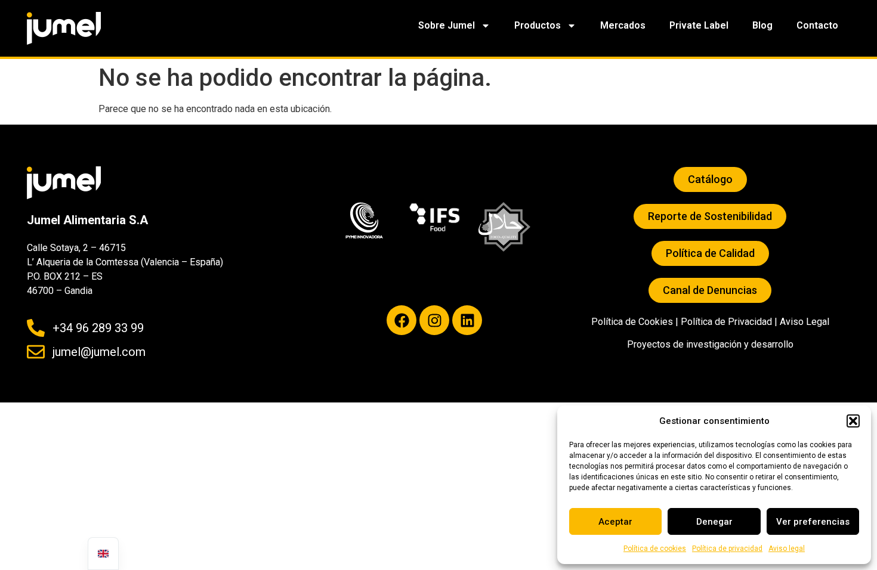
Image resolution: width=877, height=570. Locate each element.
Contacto (817, 25)
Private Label (698, 25)
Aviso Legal (804, 321)
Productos (537, 25)
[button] (853, 421)
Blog (762, 25)
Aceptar (615, 521)
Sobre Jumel (446, 25)
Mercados (623, 25)
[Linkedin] (467, 320)
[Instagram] (434, 320)
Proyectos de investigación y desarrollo (710, 344)
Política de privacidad (727, 548)
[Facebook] (401, 320)
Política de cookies (654, 548)
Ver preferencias (813, 521)
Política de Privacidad (726, 321)
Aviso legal (786, 548)
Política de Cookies (632, 321)
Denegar (714, 521)
